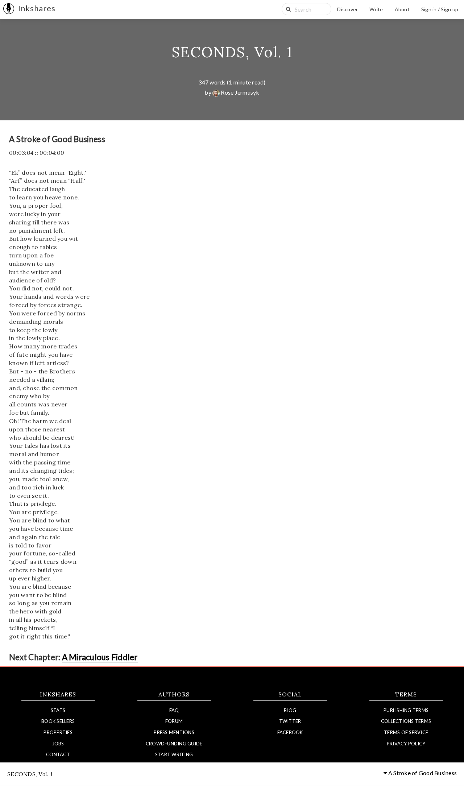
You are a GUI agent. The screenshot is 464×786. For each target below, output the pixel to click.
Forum (174, 721)
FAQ (174, 710)
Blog (290, 710)
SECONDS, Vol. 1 (232, 52)
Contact (58, 754)
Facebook (290, 732)
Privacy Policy (406, 743)
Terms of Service (406, 732)
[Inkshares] (8, 9)
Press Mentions (174, 732)
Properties (58, 732)
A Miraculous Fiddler (100, 657)
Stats (58, 710)
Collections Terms (406, 721)
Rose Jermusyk (240, 92)
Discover (347, 9)
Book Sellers (58, 721)
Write (376, 9)
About (402, 9)
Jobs (58, 743)
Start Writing (174, 754)
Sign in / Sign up (439, 9)
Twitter (290, 721)
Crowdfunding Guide (174, 743)
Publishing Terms (406, 710)
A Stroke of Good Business (422, 773)
